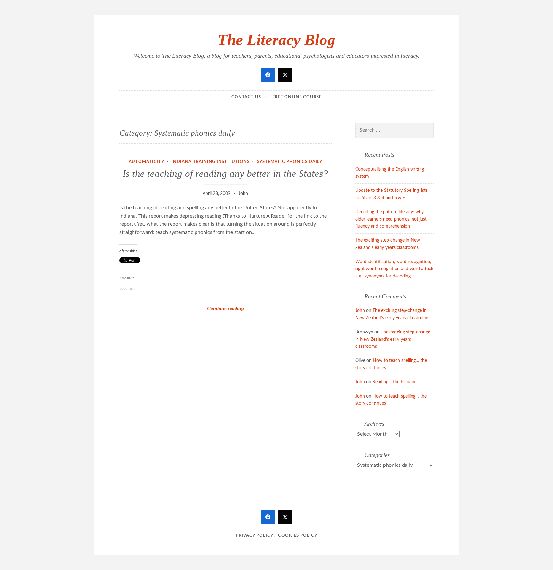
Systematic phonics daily (289, 162)
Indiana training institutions (211, 162)
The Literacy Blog (276, 40)
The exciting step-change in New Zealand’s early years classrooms (392, 339)
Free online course (297, 97)
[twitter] (285, 75)
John (243, 193)
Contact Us (246, 97)
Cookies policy (297, 536)
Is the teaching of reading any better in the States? (225, 173)
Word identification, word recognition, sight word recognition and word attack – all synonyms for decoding (394, 269)
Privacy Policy (254, 536)
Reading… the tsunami (394, 382)
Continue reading (234, 308)
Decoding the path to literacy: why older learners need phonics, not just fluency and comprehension (391, 219)
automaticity (146, 162)
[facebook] (268, 75)
